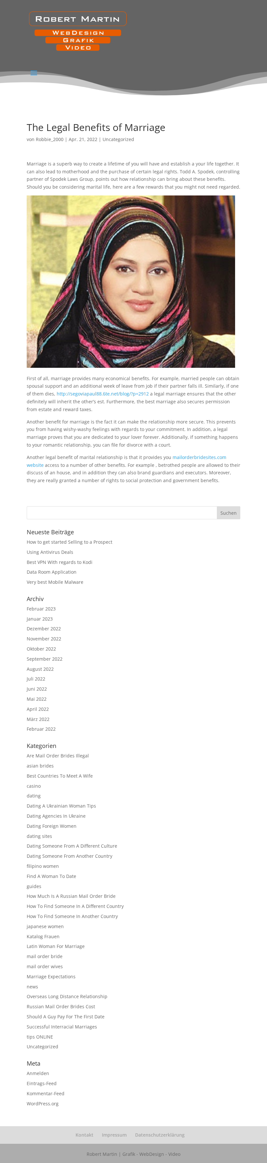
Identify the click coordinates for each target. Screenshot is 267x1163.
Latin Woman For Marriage (56, 946)
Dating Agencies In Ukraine (56, 816)
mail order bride (45, 956)
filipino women (43, 866)
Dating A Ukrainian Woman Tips (61, 806)
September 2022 (45, 659)
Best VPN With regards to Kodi (59, 562)
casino (34, 786)
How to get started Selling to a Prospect (69, 542)
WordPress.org (43, 1103)
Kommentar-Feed (45, 1093)
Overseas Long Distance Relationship (67, 996)
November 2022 (44, 639)
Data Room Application (52, 572)
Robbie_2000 (49, 139)
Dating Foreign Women (52, 826)
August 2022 (40, 669)
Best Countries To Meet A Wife (60, 776)
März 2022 (38, 719)
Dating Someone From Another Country (69, 856)
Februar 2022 (41, 729)
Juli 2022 (36, 679)
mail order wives (45, 966)
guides (34, 886)
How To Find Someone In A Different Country (75, 906)
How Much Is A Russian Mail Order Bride (71, 896)
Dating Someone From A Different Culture (72, 846)
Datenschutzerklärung (160, 1135)
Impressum (114, 1135)
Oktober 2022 (41, 649)
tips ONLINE (40, 1037)
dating (34, 796)
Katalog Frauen (43, 936)
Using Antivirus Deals (50, 552)
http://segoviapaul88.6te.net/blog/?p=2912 (103, 394)
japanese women (45, 926)
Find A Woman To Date (51, 876)
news (32, 987)
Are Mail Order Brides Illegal (58, 756)
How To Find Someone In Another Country (72, 916)
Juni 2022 (37, 689)
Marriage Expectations (51, 976)
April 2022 (38, 709)
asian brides (40, 766)
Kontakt (84, 1135)
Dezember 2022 (44, 628)
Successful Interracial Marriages (62, 1027)
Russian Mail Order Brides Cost (61, 1006)
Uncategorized (118, 139)
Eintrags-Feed (42, 1083)
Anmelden (38, 1073)
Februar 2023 (41, 609)
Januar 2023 (40, 619)
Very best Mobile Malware (55, 582)
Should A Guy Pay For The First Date (66, 1016)
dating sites (39, 836)
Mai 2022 (37, 699)
